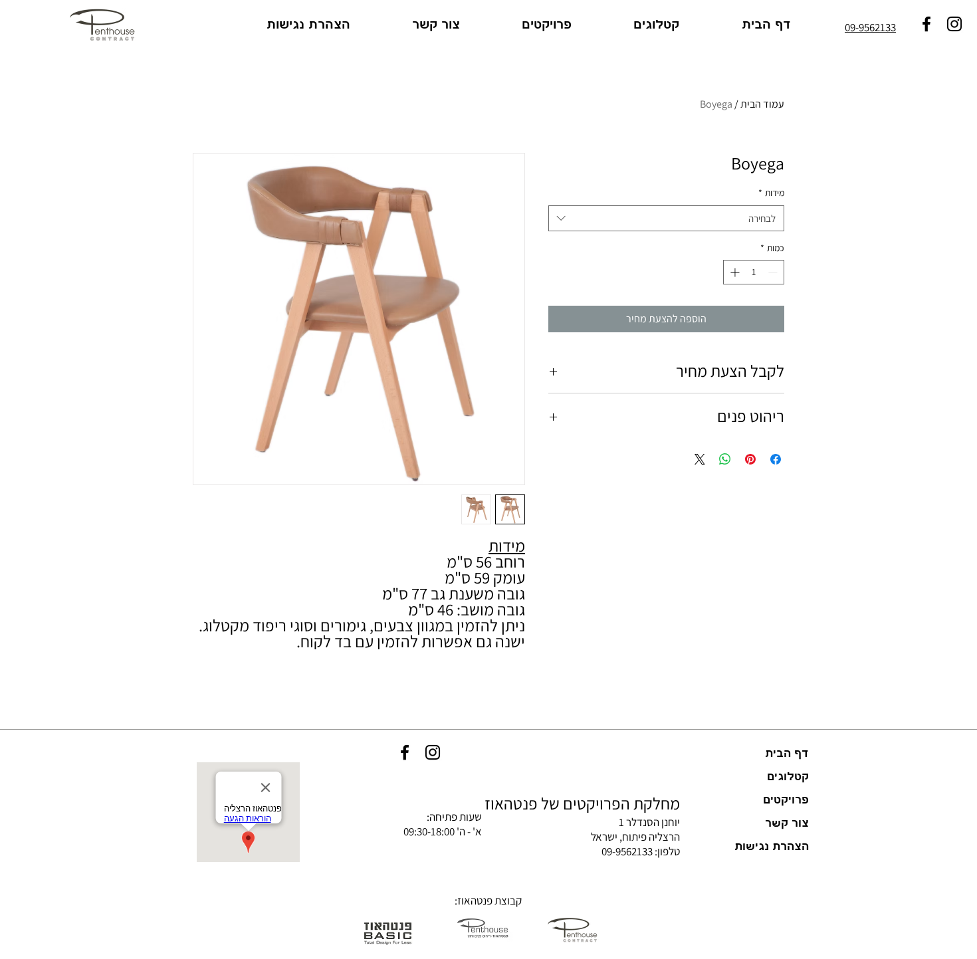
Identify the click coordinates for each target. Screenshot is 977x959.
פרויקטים (786, 800)
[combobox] (666, 218)
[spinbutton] (754, 272)
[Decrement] (774, 272)
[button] (635, 25)
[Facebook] (405, 752)
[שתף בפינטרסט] (750, 459)
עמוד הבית (762, 104)
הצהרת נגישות (771, 846)
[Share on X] (700, 459)
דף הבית (787, 753)
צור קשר (787, 823)
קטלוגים (788, 777)
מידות (771, 193)
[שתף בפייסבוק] (776, 459)
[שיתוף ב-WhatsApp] (725, 459)
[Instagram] (433, 752)
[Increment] (733, 272)
